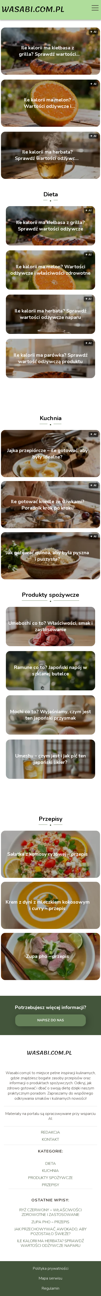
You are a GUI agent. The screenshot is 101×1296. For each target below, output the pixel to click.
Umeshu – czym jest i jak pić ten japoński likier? (50, 759)
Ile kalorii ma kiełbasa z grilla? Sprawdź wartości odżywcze (47, 51)
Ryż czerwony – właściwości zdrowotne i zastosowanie (50, 1212)
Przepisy (51, 819)
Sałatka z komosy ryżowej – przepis (47, 854)
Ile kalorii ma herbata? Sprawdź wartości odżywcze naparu (47, 155)
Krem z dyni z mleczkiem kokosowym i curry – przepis (47, 905)
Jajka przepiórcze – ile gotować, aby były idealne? (47, 453)
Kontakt (50, 1139)
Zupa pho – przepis (47, 956)
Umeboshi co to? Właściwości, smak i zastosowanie (50, 626)
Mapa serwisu (50, 1278)
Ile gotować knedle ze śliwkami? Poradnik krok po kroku (47, 504)
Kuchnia (51, 418)
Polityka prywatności (50, 1268)
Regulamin (50, 1288)
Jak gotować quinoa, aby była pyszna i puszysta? (47, 555)
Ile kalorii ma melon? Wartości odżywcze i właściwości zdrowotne (47, 103)
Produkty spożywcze (50, 595)
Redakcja (50, 1132)
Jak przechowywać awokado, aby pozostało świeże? (50, 1231)
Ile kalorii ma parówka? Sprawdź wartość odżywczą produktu (50, 358)
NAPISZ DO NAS (50, 1020)
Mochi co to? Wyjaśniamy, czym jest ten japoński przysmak (50, 715)
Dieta (50, 194)
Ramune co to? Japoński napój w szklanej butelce (50, 670)
